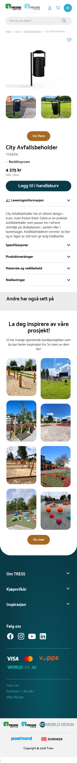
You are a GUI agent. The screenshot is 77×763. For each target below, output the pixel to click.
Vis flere (39, 136)
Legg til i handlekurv (38, 186)
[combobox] (35, 21)
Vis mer (38, 540)
